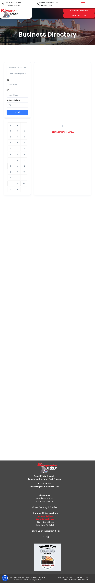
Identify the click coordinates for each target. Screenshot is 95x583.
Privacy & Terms (81, 577)
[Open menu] (83, 4)
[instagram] (47, 537)
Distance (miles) (13, 100)
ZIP (8, 90)
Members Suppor (65, 577)
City (8, 80)
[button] (5, 578)
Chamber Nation (82, 580)
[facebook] (43, 537)
